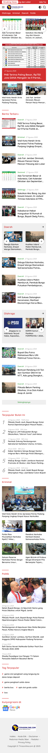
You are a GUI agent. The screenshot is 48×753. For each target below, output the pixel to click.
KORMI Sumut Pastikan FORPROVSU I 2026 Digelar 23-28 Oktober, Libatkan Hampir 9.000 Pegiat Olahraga (35, 333)
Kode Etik (22, 736)
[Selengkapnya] (43, 227)
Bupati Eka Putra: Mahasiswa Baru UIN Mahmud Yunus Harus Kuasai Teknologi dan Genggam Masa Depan (29, 358)
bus (6, 692)
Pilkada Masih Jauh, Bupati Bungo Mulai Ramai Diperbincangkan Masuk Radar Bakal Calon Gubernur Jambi (26, 423)
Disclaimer (33, 736)
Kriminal (21, 137)
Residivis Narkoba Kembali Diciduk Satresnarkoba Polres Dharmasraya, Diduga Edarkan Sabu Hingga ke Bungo (35, 537)
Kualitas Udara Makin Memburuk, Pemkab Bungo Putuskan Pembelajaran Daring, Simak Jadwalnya (33, 247)
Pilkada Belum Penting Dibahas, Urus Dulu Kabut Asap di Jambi (30, 390)
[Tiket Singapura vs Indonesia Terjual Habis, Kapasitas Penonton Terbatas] (13, 323)
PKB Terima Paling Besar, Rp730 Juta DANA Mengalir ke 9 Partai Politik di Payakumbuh (22, 78)
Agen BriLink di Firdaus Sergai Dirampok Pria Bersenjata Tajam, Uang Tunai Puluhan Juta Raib (36, 560)
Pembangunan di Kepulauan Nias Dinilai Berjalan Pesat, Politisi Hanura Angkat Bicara (24, 628)
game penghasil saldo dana (17, 682)
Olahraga (21, 189)
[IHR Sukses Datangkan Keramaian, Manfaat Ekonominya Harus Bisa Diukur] (9, 299)
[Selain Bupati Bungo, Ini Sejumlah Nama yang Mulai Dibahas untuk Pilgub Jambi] (24, 590)
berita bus (8, 687)
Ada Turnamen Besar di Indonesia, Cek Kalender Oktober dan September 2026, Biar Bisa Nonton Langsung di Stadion (12, 35)
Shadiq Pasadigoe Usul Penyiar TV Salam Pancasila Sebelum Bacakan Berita (20, 657)
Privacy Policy (24, 742)
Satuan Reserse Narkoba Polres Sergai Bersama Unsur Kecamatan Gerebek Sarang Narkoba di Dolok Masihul (12, 560)
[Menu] (4, 7)
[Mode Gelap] (40, 7)
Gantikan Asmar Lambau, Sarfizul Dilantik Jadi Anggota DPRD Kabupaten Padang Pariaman (23, 638)
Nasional (21, 172)
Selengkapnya (24, 402)
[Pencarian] (44, 7)
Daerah (21, 119)
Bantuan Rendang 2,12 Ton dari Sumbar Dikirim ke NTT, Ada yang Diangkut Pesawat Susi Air (31, 374)
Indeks (13, 736)
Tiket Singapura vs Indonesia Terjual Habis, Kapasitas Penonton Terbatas (12, 333)
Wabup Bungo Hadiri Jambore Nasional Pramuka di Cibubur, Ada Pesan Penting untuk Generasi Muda (26, 461)
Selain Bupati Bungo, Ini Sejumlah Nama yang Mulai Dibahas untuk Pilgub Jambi (22, 609)
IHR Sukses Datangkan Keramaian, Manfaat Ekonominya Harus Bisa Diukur (30, 301)
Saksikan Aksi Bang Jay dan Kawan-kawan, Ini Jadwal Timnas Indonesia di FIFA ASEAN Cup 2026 (35, 35)
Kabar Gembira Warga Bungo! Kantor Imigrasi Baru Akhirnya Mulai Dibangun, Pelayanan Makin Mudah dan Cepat (25, 452)
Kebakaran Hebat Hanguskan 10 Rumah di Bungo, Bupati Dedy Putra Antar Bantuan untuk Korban (30, 216)
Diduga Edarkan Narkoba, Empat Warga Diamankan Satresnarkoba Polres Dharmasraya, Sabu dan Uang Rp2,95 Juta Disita (13, 247)
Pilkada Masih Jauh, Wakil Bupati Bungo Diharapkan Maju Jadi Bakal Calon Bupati (27, 471)
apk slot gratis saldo (28, 687)
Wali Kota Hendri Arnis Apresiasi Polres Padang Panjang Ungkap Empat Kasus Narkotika (12, 100)
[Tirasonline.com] (14, 7)
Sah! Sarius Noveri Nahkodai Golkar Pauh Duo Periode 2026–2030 (22, 647)
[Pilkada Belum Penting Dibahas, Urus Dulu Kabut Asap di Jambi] (9, 389)
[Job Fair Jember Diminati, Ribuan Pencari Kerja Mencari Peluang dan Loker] (36, 89)
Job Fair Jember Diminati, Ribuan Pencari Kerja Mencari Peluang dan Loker (35, 100)
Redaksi (35, 739)
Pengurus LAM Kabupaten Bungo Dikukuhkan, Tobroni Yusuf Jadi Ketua (25, 433)
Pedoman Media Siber (19, 739)
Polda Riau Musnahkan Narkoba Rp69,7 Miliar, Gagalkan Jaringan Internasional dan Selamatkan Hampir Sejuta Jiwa (11, 537)
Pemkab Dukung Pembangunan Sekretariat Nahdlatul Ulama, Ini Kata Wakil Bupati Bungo (25, 442)
